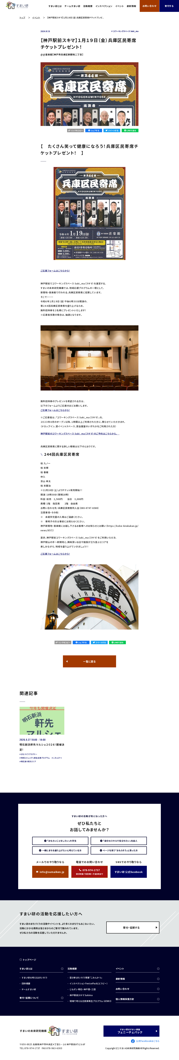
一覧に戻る (89, 661)
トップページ (29, 959)
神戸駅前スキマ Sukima (81, 995)
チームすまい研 (72, 6)
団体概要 (26, 983)
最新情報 (131, 6)
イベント (119, 6)
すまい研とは (55, 6)
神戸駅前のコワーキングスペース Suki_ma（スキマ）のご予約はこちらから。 (80, 433)
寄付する (169, 6)
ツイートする (113, 130)
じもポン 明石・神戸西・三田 (83, 989)
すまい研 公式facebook (129, 872)
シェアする (95, 130)
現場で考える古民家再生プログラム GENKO (90, 1001)
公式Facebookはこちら (147, 1040)
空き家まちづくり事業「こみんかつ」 (86, 977)
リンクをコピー (77, 130)
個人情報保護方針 (125, 999)
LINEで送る (131, 130)
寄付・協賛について (29, 997)
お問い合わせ (149, 6)
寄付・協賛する (131, 927)
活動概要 (88, 6)
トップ (22, 17)
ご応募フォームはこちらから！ (55, 270)
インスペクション (104, 6)
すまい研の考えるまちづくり (34, 977)
